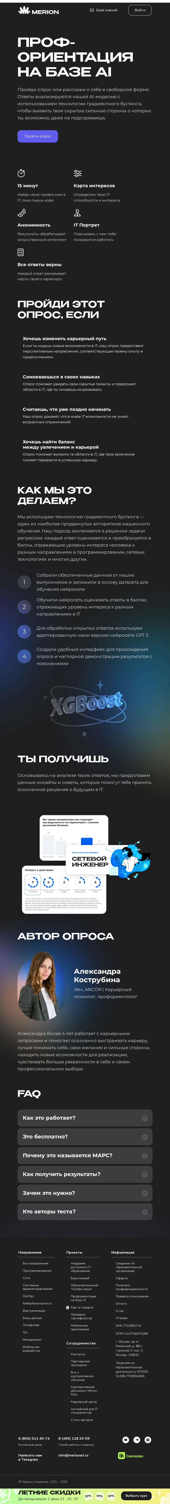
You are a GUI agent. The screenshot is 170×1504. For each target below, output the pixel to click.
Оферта (122, 1278)
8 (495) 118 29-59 (74, 1439)
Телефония (31, 1325)
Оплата (121, 1304)
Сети (26, 1278)
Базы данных (32, 1318)
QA (25, 1332)
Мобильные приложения (80, 1327)
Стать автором (82, 1420)
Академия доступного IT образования (81, 1267)
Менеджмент (32, 1340)
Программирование (37, 1271)
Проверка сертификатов (81, 1316)
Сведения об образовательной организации (129, 1267)
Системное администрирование (38, 1287)
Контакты (78, 1354)
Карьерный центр (84, 1402)
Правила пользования (132, 1296)
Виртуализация (34, 1311)
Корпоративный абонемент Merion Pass (84, 1390)
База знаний (80, 1278)
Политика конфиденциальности (132, 1287)
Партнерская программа (80, 1363)
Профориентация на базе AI (83, 1298)
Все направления (35, 1264)
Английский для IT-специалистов (85, 1411)
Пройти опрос (38, 136)
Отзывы (122, 1318)
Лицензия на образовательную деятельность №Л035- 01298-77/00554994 (132, 1369)
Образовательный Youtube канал (84, 1287)
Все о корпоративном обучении (82, 1376)
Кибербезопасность (37, 1304)
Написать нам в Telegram (30, 1457)
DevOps (28, 1296)
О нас (120, 1311)
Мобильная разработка (31, 1349)
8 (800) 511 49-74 (34, 1439)
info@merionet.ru (73, 1455)
